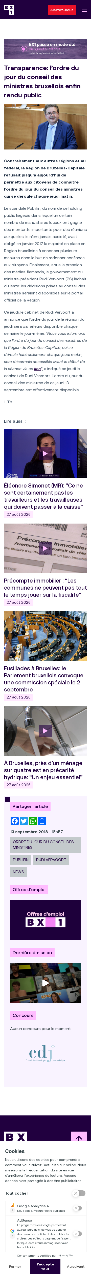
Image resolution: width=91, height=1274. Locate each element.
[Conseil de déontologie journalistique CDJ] (45, 1053)
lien (37, 369)
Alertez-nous (61, 9)
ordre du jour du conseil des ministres (43, 844)
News (18, 872)
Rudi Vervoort (51, 860)
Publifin (21, 860)
